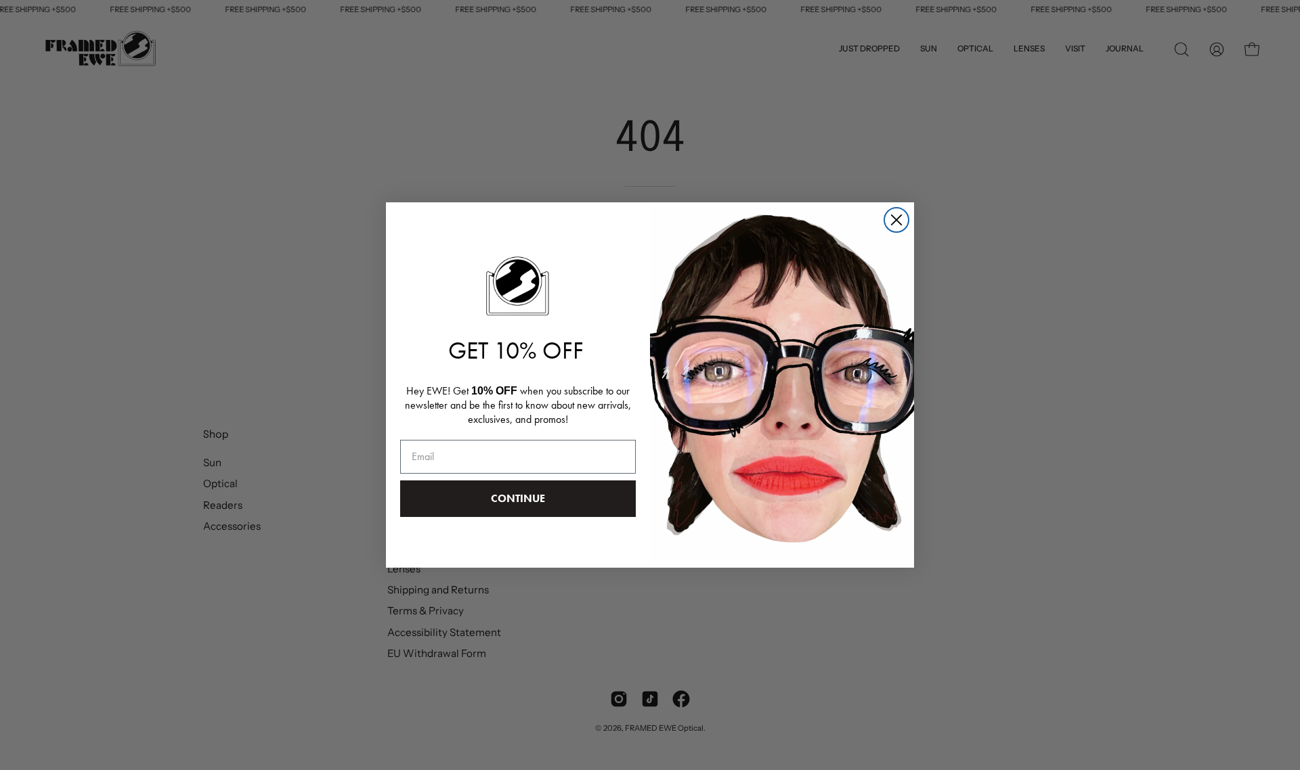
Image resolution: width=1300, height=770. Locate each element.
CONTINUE (518, 498)
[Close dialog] (896, 220)
